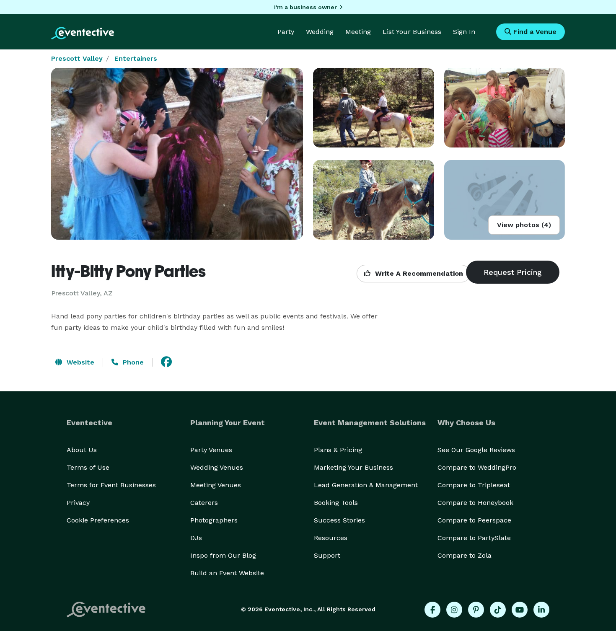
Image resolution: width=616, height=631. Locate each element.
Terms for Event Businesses (111, 485)
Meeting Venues (215, 485)
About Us (82, 450)
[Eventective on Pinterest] (476, 610)
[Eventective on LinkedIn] (541, 610)
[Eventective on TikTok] (498, 610)
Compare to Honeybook (475, 503)
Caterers (204, 503)
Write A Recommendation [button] (418, 273)
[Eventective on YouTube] (520, 610)
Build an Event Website (227, 573)
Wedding (320, 32)
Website (79, 362)
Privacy (78, 503)
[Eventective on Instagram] (454, 610)
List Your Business (412, 32)
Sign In (464, 32)
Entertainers (135, 58)
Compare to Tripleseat (473, 485)
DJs (196, 538)
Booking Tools (336, 503)
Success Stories (339, 520)
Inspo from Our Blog (223, 555)
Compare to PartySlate (474, 538)
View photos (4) (524, 225)
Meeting (358, 32)
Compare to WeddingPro (476, 467)
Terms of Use (88, 467)
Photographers (214, 520)
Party (285, 32)
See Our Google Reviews (476, 450)
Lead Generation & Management (366, 485)
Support (327, 555)
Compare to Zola (464, 555)
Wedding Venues (216, 467)
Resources (330, 538)
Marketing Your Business (353, 467)
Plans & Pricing (338, 450)
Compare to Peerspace (474, 520)
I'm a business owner (305, 7)
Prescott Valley (77, 58)
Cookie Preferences (98, 520)
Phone (132, 362)
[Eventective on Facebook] (432, 610)
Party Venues (211, 450)
